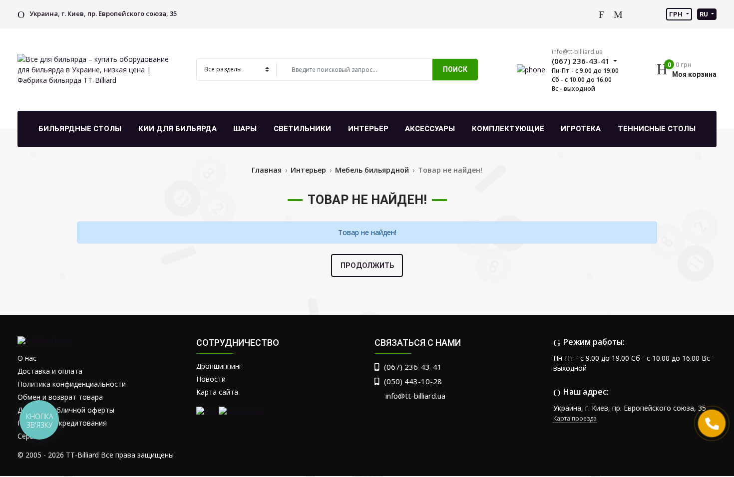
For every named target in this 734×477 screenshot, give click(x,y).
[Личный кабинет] (586, 13)
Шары (245, 128)
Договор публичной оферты (65, 410)
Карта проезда (575, 418)
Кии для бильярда (177, 128)
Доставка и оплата (49, 371)
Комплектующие (508, 128)
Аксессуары (430, 128)
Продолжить (367, 265)
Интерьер (368, 128)
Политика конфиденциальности (71, 384)
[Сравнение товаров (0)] (601, 13)
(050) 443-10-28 (413, 381)
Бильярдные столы (79, 128)
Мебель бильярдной (372, 170)
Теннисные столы (657, 128)
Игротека (581, 128)
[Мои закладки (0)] (618, 13)
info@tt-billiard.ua (577, 51)
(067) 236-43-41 (413, 367)
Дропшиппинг (219, 366)
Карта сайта (217, 392)
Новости (211, 379)
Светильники (302, 128)
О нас (26, 358)
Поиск (455, 69)
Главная (267, 170)
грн (676, 14)
